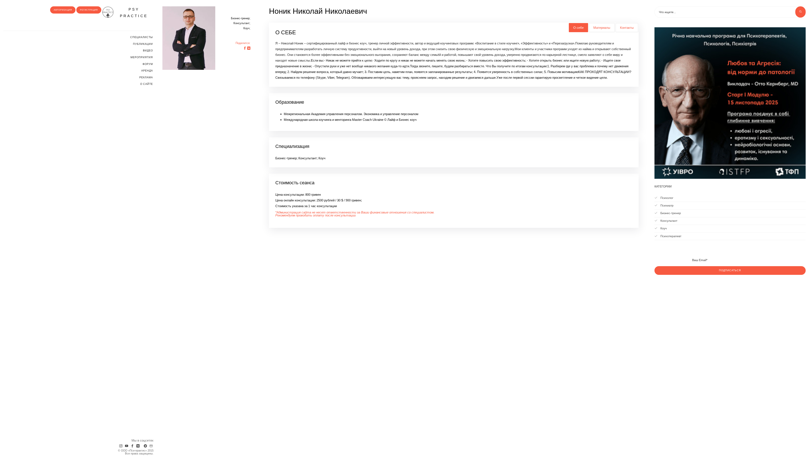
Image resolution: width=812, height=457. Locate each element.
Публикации (143, 44)
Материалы (601, 27)
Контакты (627, 27)
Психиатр (666, 205)
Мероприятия (141, 57)
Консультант (668, 220)
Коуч (663, 228)
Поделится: (243, 43)
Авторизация (63, 10)
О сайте (146, 84)
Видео (148, 50)
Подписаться (730, 270)
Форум (148, 64)
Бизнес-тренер (670, 213)
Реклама (146, 77)
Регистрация (89, 10)
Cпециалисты (141, 37)
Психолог (666, 198)
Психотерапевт (670, 236)
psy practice (134, 12)
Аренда (147, 70)
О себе (578, 27)
